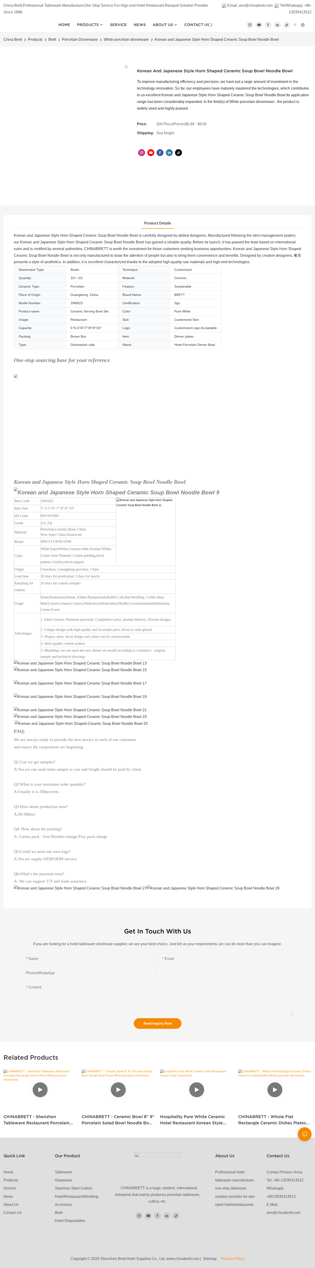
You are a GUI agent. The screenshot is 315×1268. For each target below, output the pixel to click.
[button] (211, 25)
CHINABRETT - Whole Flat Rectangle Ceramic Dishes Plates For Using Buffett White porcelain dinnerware (273, 1120)
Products (35, 39)
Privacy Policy (232, 1259)
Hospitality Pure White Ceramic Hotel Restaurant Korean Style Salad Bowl (192, 1120)
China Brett (12, 39)
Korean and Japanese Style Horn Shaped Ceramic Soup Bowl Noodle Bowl (217, 39)
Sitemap (211, 1259)
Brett (52, 39)
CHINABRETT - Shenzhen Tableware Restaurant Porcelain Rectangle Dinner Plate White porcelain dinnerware (36, 1120)
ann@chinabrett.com (256, 5)
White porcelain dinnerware (126, 39)
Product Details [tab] (157, 223)
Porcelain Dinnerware (80, 39)
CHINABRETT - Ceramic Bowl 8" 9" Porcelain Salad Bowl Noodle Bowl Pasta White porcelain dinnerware (118, 1120)
